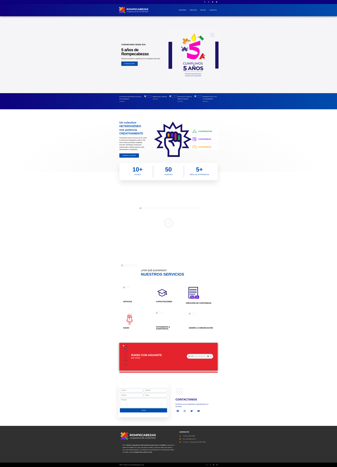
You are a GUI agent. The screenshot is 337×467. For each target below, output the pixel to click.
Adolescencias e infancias (160, 96)
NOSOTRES (182, 10)
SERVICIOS (193, 10)
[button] (168, 223)
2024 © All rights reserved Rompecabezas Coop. (131, 465)
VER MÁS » (122, 101)
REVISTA (203, 10)
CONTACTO (213, 10)
